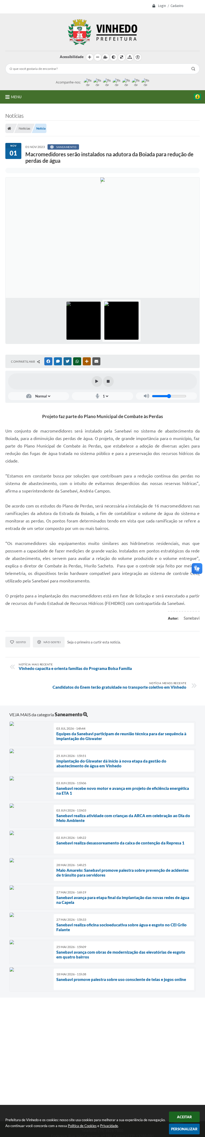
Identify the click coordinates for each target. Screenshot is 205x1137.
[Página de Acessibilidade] (137, 57)
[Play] (97, 381)
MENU (16, 97)
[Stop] (108, 381)
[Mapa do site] (129, 57)
